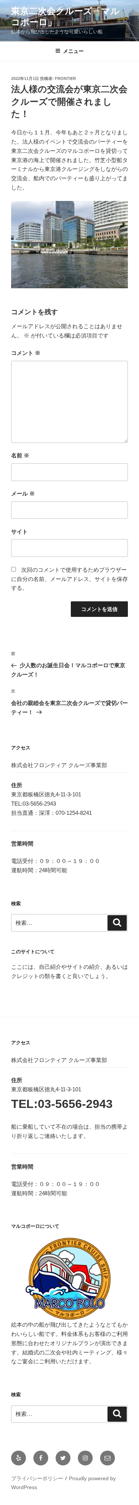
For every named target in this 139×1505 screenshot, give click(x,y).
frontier (65, 78)
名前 (20, 455)
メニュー (73, 51)
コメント (25, 353)
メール (23, 493)
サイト (19, 531)
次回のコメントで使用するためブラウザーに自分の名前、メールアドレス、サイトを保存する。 (69, 579)
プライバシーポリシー (37, 1478)
